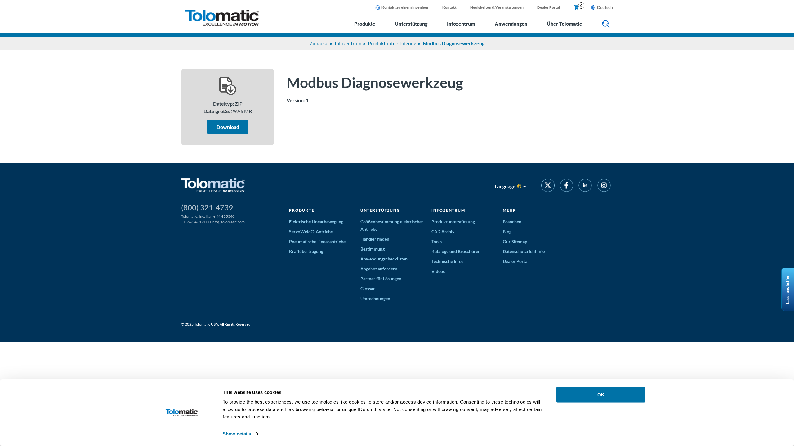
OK (600, 394)
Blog (507, 231)
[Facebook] (566, 186)
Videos (438, 271)
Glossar (367, 288)
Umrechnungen (375, 298)
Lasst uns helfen (787, 289)
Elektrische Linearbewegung (316, 221)
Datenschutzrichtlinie (524, 251)
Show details (237, 433)
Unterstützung (411, 24)
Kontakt (449, 7)
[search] (606, 24)
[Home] (221, 24)
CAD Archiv (442, 231)
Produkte (364, 24)
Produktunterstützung (392, 43)
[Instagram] (604, 186)
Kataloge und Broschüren (455, 251)
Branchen (512, 221)
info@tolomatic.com (228, 222)
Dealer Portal (548, 7)
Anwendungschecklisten (384, 258)
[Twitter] (548, 186)
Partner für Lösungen (380, 278)
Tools (436, 241)
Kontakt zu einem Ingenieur (405, 7)
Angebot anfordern (378, 268)
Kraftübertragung (306, 251)
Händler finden (374, 239)
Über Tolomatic (564, 24)
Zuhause (319, 43)
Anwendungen (511, 24)
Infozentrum (461, 24)
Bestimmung (372, 248)
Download (227, 127)
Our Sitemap (515, 241)
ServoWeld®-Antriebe (311, 231)
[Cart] (576, 7)
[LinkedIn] (585, 186)
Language (505, 186)
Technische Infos (447, 261)
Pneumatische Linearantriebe (317, 241)
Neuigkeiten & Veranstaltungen (497, 7)
